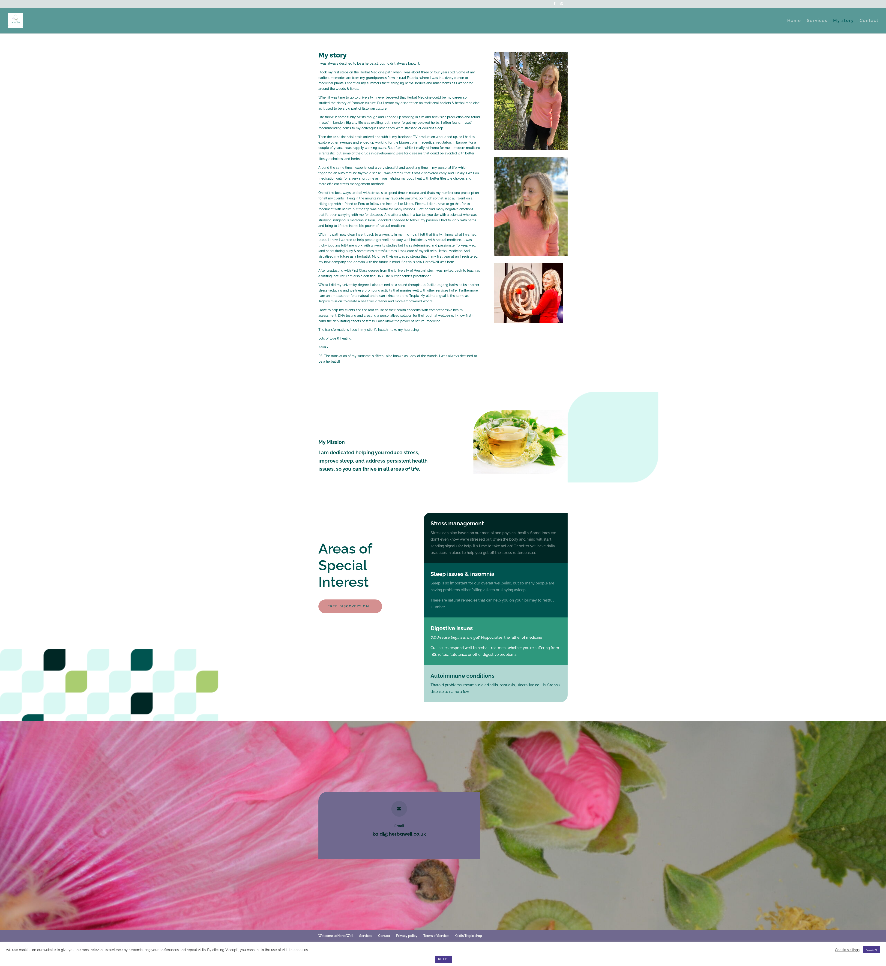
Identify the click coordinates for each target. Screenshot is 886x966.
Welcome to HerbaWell (335, 936)
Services (817, 21)
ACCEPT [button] (871, 949)
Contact (869, 21)
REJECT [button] (443, 959)
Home (794, 21)
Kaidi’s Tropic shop (468, 936)
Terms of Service (436, 936)
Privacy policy (406, 936)
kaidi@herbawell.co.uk (399, 834)
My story (843, 21)
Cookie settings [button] (847, 950)
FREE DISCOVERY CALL (350, 606)
